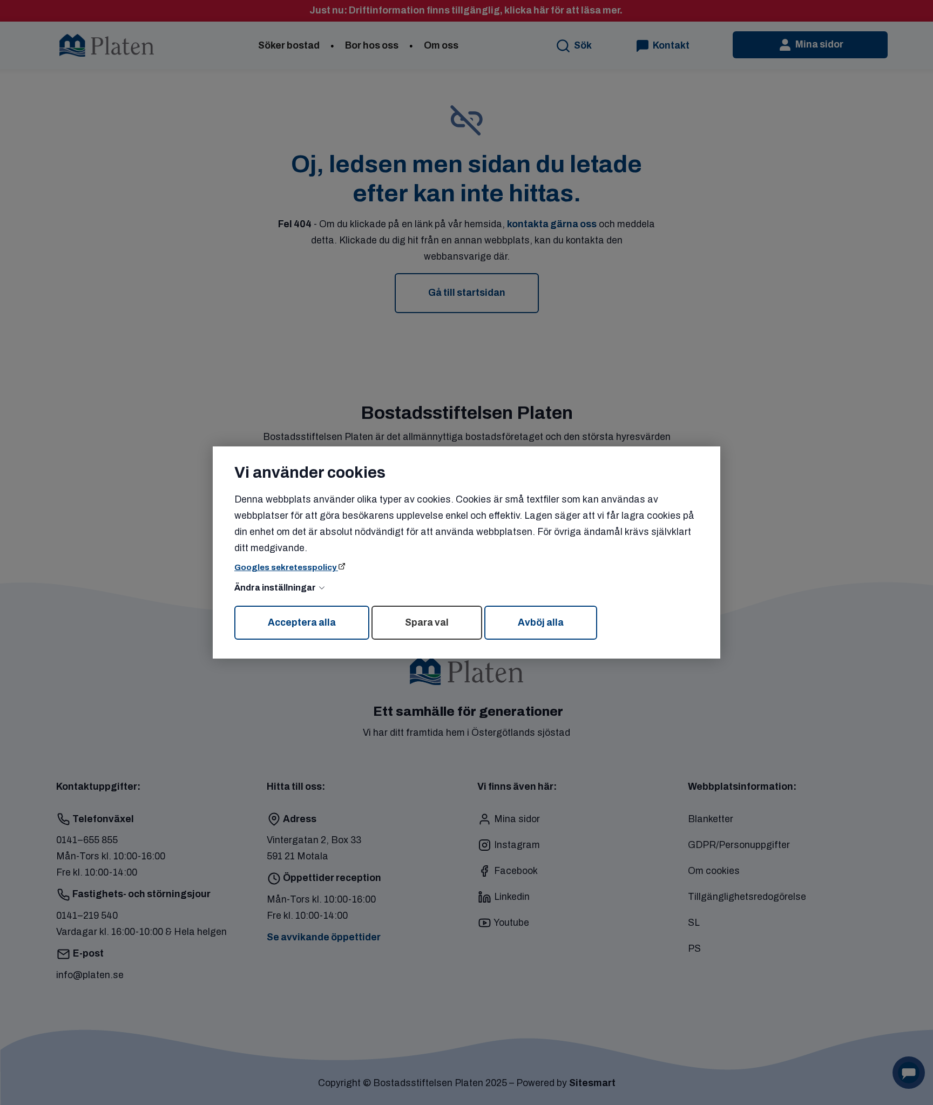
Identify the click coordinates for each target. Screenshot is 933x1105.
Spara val (427, 623)
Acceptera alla (302, 623)
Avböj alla (541, 623)
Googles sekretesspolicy (286, 567)
